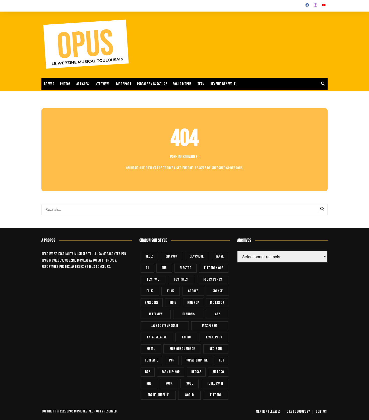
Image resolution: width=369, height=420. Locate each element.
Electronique (213, 268)
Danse (219, 256)
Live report (122, 84)
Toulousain (215, 383)
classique (197, 256)
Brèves (49, 84)
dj (147, 268)
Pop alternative (197, 360)
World (189, 395)
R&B (221, 360)
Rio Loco (218, 372)
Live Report (214, 337)
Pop (171, 360)
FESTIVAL (153, 279)
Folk (149, 291)
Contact (322, 412)
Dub (164, 268)
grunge (217, 291)
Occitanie (151, 360)
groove (193, 291)
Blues (149, 256)
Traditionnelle (158, 395)
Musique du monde (182, 348)
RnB (149, 383)
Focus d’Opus (182, 84)
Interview (102, 84)
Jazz (217, 314)
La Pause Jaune (157, 337)
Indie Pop (193, 302)
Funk (170, 291)
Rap (147, 372)
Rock (168, 383)
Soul (189, 383)
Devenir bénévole (223, 84)
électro (216, 395)
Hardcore (151, 302)
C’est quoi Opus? (298, 412)
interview (155, 314)
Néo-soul (215, 348)
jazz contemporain (164, 325)
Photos (65, 84)
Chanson (171, 256)
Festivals (181, 279)
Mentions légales (268, 412)
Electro (185, 268)
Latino (186, 337)
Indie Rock (217, 302)
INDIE (172, 302)
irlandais (188, 314)
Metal (151, 348)
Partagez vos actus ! (152, 84)
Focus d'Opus (212, 279)
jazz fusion (210, 325)
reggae (196, 372)
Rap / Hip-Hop (170, 372)
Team (201, 84)
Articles (82, 84)
